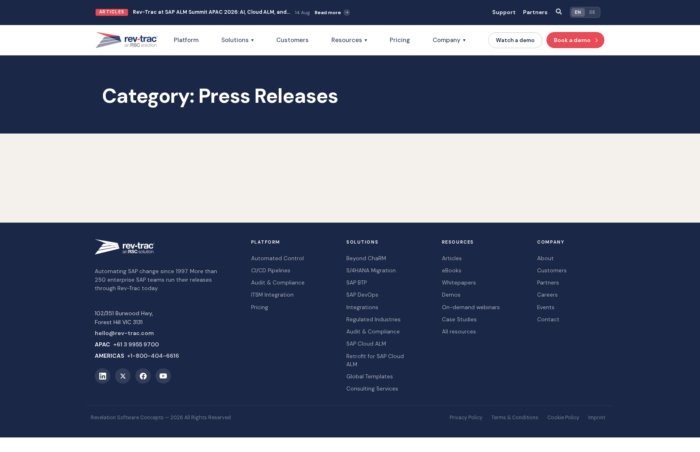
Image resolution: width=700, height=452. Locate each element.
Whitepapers (459, 282)
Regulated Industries (373, 319)
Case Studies (459, 319)
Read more (328, 12)
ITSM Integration (272, 294)
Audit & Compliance (278, 282)
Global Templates (369, 376)
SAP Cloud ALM (366, 343)
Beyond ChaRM (366, 258)
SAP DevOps (362, 294)
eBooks (451, 270)
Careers (547, 294)
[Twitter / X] (122, 376)
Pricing (400, 40)
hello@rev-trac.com (124, 333)
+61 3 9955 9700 (136, 344)
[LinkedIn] (102, 376)
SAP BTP (356, 282)
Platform (186, 40)
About (545, 258)
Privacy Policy (466, 417)
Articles (452, 258)
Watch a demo (515, 40)
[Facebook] (143, 376)
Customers (292, 40)
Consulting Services (372, 388)
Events (546, 307)
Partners (535, 12)
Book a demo (572, 40)
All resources (459, 331)
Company (449, 40)
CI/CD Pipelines (270, 270)
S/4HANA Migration (371, 270)
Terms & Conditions (514, 417)
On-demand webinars (471, 307)
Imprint (596, 417)
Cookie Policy (563, 417)
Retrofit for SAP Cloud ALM (375, 360)
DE (592, 12)
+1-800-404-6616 (153, 355)
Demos (451, 294)
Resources (349, 40)
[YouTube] (163, 376)
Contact (548, 319)
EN (578, 12)
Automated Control (277, 258)
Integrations (362, 307)
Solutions (237, 40)
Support (504, 12)
